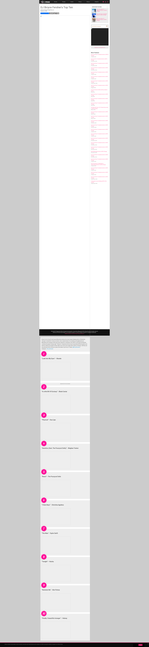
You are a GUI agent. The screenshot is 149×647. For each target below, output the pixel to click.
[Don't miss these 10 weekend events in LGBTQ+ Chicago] (94, 11)
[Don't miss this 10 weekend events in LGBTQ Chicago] (94, 15)
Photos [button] (88, 1)
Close (140, 645)
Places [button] (80, 1)
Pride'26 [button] (96, 1)
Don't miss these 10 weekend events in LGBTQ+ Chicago (102, 10)
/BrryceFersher (50, 348)
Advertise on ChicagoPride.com (100, 47)
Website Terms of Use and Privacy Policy (72, 333)
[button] (55, 2)
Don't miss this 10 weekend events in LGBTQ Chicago (102, 14)
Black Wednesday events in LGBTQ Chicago (99, 151)
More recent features (97, 6)
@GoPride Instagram (96, 26)
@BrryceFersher (76, 347)
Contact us (82, 333)
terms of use (60, 644)
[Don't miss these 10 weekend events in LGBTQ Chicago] (94, 20)
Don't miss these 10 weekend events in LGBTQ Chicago (102, 19)
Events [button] (71, 1)
